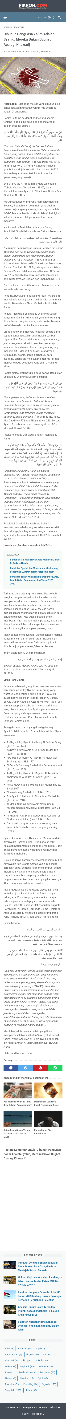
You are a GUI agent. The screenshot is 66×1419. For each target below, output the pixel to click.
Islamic (46, 1366)
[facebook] (11, 1068)
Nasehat (27, 1378)
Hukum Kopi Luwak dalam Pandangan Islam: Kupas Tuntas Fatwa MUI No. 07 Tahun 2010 (40, 1281)
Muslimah (47, 1372)
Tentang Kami (28, 1407)
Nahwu (10, 1378)
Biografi (32, 1354)
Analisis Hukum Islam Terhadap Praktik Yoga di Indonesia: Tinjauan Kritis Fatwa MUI (38, 1311)
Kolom (10, 1372)
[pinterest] (40, 1068)
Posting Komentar (42, 51)
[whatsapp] (55, 1068)
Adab (9, 1348)
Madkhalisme (27, 1372)
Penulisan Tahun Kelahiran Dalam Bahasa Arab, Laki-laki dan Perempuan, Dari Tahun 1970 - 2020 (34, 580)
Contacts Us (12, 1407)
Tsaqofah (13, 1390)
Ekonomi (11, 1360)
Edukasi (49, 1354)
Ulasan (31, 1390)
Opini (42, 1378)
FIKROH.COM (37, 1414)
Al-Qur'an (25, 1348)
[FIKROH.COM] (33, 6)
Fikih (27, 1360)
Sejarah (49, 1384)
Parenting (30, 1384)
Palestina (12, 1384)
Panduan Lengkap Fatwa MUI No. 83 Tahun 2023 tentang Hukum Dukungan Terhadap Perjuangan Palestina (40, 1296)
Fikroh (42, 1360)
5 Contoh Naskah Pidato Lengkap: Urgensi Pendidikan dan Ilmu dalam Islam (38, 1325)
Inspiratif (27, 1366)
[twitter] (25, 1068)
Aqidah (42, 1348)
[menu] (7, 17)
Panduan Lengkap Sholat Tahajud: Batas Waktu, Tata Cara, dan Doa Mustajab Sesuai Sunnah (38, 1266)
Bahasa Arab (13, 1354)
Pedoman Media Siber (49, 1407)
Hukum (10, 1366)
